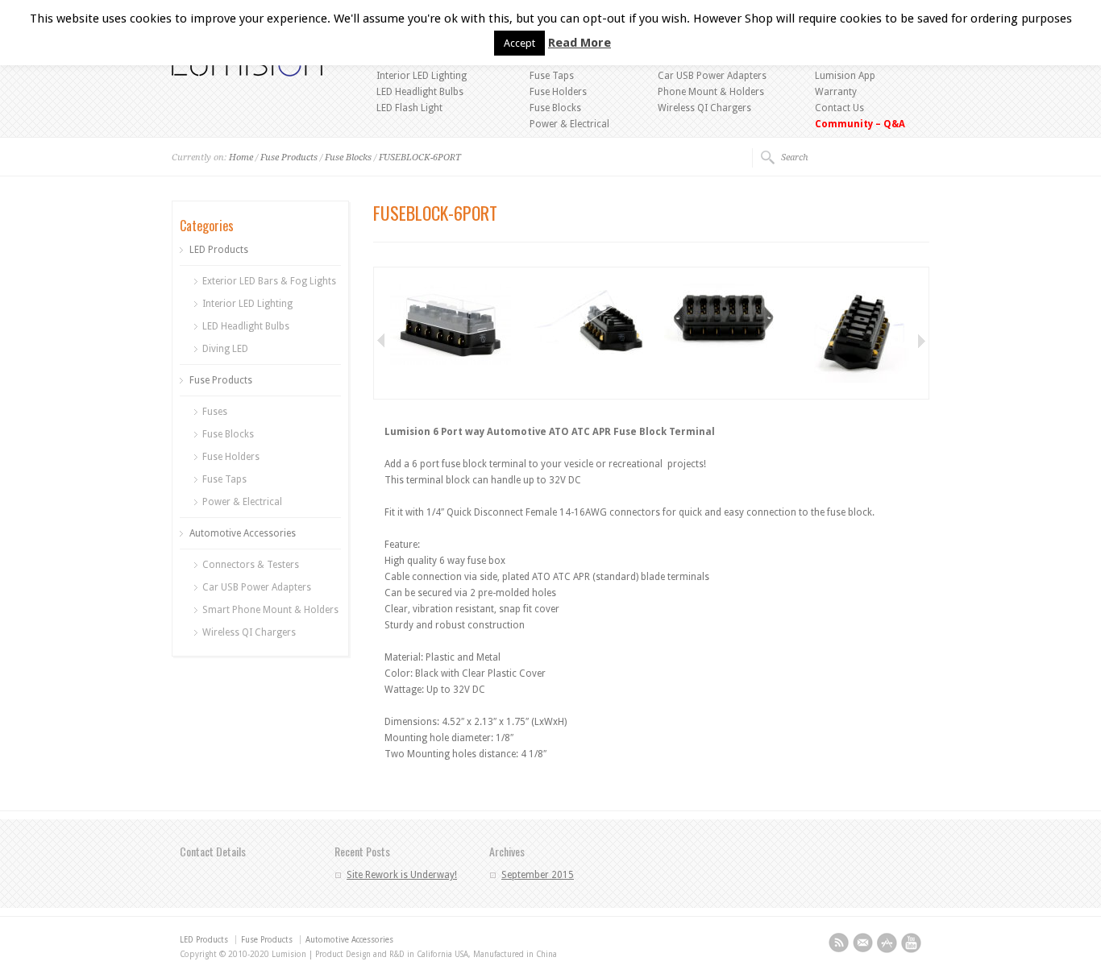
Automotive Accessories (242, 533)
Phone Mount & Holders (711, 91)
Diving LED (225, 348)
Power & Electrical (569, 124)
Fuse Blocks (555, 108)
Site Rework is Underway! (402, 875)
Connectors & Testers (250, 564)
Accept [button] (519, 43)
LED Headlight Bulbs (419, 91)
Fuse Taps (552, 75)
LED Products (218, 249)
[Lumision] (247, 73)
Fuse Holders (558, 91)
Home (241, 157)
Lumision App (845, 75)
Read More (579, 42)
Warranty (836, 91)
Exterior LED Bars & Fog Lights (269, 281)
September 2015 (537, 875)
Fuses (214, 411)
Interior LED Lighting (421, 75)
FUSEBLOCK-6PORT (420, 157)
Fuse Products (289, 157)
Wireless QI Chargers (704, 108)
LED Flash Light (409, 108)
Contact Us (839, 108)
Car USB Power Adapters (712, 75)
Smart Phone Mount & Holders (270, 609)
